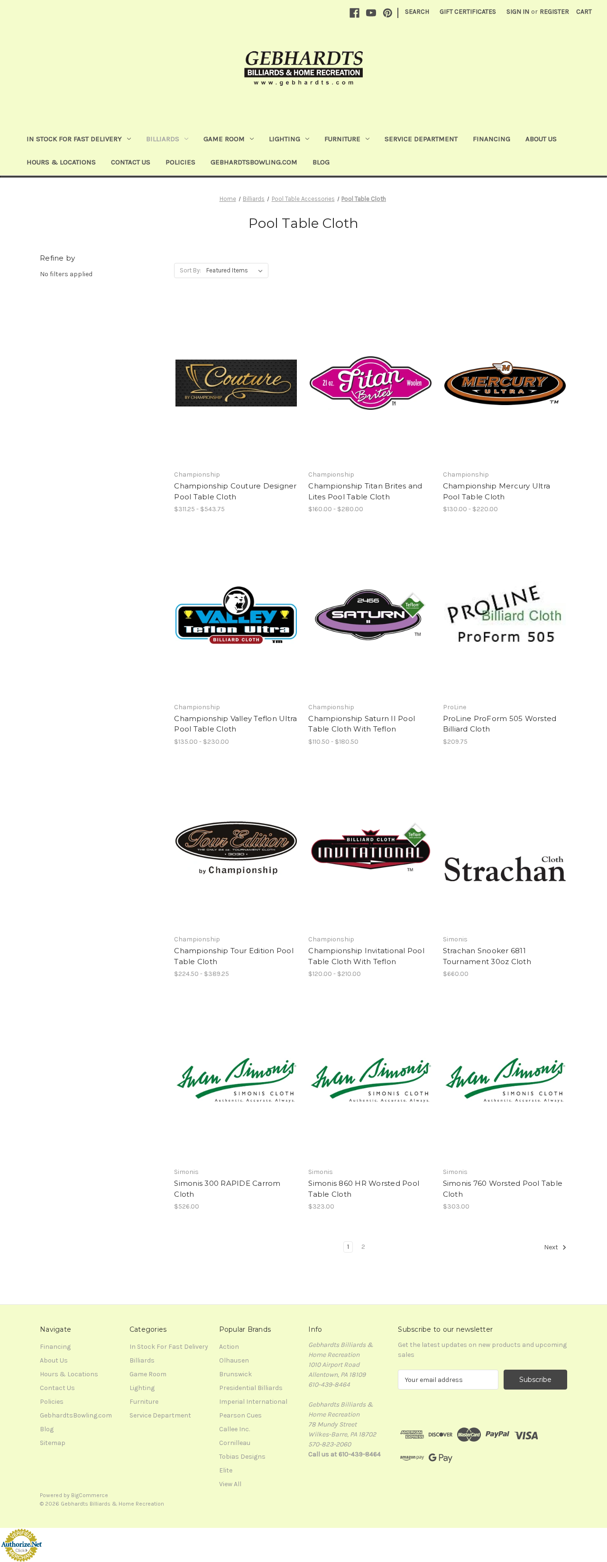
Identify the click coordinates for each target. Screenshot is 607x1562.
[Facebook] (354, 13)
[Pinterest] (388, 13)
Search (417, 12)
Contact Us (130, 162)
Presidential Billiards (251, 1388)
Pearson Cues (240, 1415)
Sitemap (52, 1443)
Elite (225, 1470)
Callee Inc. (234, 1429)
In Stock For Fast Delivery (74, 139)
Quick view (228, 366)
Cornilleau (234, 1443)
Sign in (517, 12)
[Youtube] (371, 13)
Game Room (224, 139)
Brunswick (235, 1374)
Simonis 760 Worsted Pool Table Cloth (503, 1189)
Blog (321, 162)
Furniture (342, 139)
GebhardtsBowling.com (254, 162)
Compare (233, 383)
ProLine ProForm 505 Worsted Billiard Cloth (500, 724)
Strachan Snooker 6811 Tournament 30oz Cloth (487, 956)
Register (554, 12)
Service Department (421, 139)
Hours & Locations (61, 162)
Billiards (162, 139)
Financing (491, 139)
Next (552, 1247)
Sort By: (190, 270)
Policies (180, 162)
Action (229, 1347)
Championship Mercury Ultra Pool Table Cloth (497, 491)
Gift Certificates (468, 12)
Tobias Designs (242, 1457)
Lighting (284, 139)
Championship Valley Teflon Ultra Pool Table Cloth (235, 724)
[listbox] (236, 270)
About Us (541, 139)
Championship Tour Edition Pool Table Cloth (234, 956)
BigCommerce (89, 1495)
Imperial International (253, 1402)
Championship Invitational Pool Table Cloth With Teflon (366, 956)
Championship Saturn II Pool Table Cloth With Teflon (361, 724)
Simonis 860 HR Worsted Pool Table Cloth (363, 1189)
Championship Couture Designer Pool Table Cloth (235, 491)
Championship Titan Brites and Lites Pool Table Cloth (365, 491)
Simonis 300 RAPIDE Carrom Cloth (227, 1189)
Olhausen (234, 1360)
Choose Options (236, 400)
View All (230, 1484)
